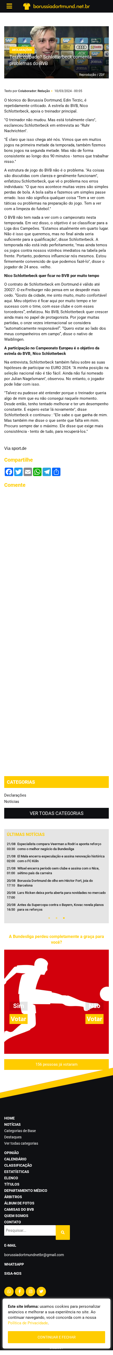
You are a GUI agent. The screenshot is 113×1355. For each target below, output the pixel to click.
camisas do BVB (19, 1209)
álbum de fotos (19, 1203)
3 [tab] (63, 918)
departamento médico (25, 1190)
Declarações (15, 795)
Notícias (11, 801)
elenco (11, 1178)
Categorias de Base (20, 1131)
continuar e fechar (57, 1337)
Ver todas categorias (57, 813)
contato (12, 1222)
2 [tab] (56, 918)
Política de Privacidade (28, 1323)
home (9, 1118)
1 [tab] (49, 918)
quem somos (16, 1216)
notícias (12, 1124)
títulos (11, 1184)
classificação (18, 1165)
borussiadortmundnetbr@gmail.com (34, 1255)
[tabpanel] (56, 878)
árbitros (13, 1197)
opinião (11, 1153)
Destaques (13, 1137)
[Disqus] (56, 558)
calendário (15, 1159)
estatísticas (16, 1172)
